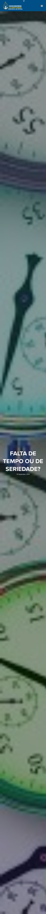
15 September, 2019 (23, 474)
